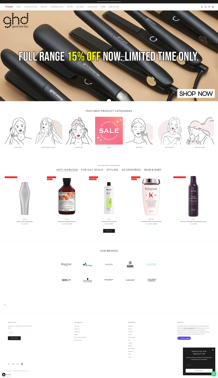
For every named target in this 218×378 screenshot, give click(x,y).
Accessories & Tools (56, 6)
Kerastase (151, 219)
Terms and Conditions (80, 337)
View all (109, 230)
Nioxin (109, 219)
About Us (76, 326)
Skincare (70, 6)
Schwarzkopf (131, 337)
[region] (109, 55)
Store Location (114, 6)
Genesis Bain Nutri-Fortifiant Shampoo (151, 221)
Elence (130, 334)
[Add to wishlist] (43, 211)
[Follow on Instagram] (13, 364)
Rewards (8, 374)
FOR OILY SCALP (92, 169)
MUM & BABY (153, 169)
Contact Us (77, 331)
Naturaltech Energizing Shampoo (67, 221)
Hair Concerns (92, 6)
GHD (129, 354)
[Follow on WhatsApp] (17, 364)
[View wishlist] (209, 7)
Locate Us (77, 329)
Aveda (193, 219)
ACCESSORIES (131, 169)
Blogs (75, 334)
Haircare (44, 6)
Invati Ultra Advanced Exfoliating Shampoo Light (193, 221)
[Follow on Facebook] (9, 364)
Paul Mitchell (131, 348)
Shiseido (24, 219)
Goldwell (130, 331)
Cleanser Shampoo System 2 (109, 221)
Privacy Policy (78, 340)
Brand (19, 6)
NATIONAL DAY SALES (30, 6)
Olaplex (130, 329)
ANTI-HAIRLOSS (67, 169)
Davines (67, 219)
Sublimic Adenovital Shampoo (25, 221)
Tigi (129, 340)
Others (103, 6)
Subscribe (199, 370)
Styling (112, 169)
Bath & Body (80, 6)
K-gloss (130, 343)
